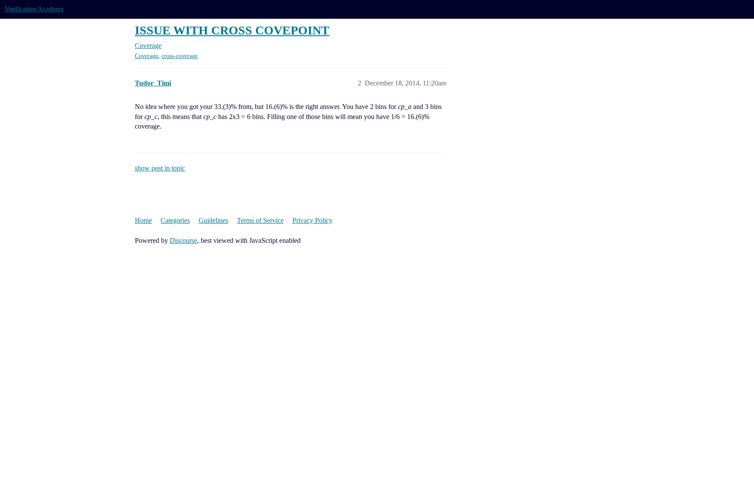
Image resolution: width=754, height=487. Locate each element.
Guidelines (213, 220)
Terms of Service (260, 220)
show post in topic (160, 168)
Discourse (183, 240)
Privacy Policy (312, 220)
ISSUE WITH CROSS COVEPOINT (232, 30)
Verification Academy (34, 9)
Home (143, 220)
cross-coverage (179, 56)
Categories (175, 220)
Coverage (146, 56)
